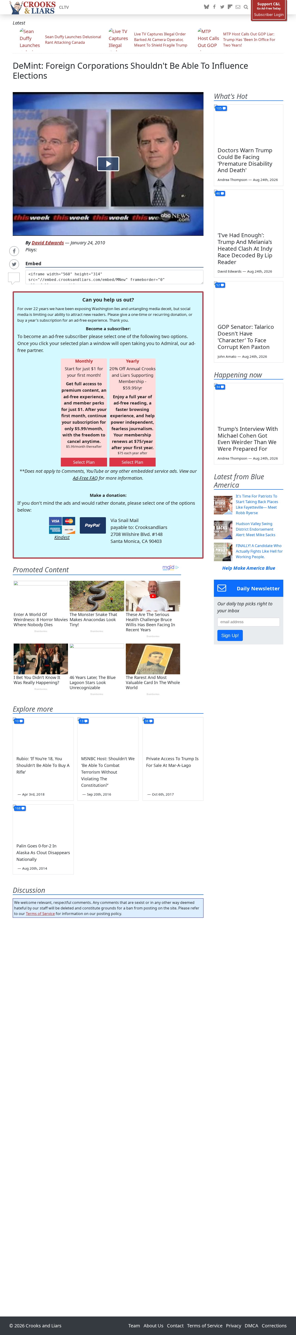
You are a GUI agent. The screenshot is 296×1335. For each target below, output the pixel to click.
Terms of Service (40, 913)
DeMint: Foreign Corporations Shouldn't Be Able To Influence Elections (130, 70)
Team (134, 1326)
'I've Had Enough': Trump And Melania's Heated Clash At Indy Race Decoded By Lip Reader (245, 248)
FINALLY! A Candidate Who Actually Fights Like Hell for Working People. (259, 551)
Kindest (62, 537)
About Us (153, 1326)
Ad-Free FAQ (85, 478)
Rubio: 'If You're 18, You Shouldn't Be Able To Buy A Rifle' (43, 765)
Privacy (233, 1326)
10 (17, 721)
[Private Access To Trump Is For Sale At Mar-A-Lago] (173, 734)
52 (218, 285)
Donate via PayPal (93, 525)
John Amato (227, 356)
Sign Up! (230, 635)
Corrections (274, 1326)
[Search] (246, 7)
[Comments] (14, 277)
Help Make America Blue (248, 568)
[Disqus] (108, 1104)
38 (146, 721)
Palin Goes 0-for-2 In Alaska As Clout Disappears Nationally (43, 852)
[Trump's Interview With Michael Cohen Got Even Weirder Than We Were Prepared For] (248, 402)
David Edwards (48, 243)
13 (81, 721)
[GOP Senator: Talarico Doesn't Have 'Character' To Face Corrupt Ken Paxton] (248, 300)
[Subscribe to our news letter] (238, 7)
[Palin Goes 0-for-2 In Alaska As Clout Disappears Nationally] (43, 822)
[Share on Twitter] (14, 264)
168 (18, 808)
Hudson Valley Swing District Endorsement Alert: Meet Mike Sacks (255, 529)
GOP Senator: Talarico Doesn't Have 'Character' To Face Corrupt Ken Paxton (246, 336)
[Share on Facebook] (14, 251)
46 (218, 193)
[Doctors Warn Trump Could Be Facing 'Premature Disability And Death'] (248, 124)
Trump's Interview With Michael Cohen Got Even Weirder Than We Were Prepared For (248, 438)
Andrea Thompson (232, 179)
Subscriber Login (269, 14)
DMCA (251, 1326)
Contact (175, 1326)
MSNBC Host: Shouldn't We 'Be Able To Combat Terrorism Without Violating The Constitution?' (108, 772)
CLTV (64, 7)
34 (218, 387)
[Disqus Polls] (108, 981)
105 (219, 108)
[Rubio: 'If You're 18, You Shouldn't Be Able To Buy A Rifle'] (43, 734)
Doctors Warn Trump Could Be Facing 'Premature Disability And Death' (245, 160)
